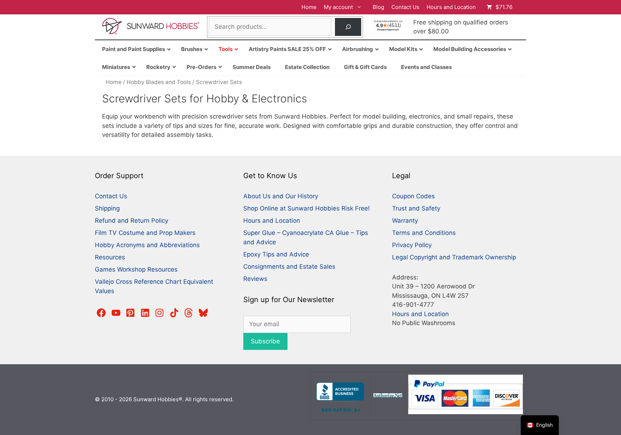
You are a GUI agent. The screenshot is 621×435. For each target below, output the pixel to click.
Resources (110, 257)
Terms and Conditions (424, 232)
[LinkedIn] (145, 312)
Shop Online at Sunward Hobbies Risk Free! (306, 208)
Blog (378, 7)
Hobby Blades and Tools (158, 82)
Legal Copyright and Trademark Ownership (454, 257)
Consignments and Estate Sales (289, 266)
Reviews (255, 278)
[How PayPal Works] (465, 412)
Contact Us (405, 7)
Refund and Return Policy (131, 220)
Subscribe (265, 341)
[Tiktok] (174, 312)
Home (309, 7)
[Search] (348, 27)
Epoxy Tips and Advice (276, 254)
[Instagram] (159, 312)
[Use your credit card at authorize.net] (387, 395)
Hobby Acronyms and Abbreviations (147, 245)
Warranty (405, 220)
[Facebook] (101, 312)
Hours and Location (451, 7)
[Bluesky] (203, 312)
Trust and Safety (416, 208)
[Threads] (188, 312)
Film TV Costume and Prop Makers (145, 232)
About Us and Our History (280, 196)
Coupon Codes (413, 196)
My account (338, 7)
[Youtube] (116, 312)
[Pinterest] (130, 312)
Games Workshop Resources (136, 269)
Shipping (107, 208)
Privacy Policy (412, 245)
